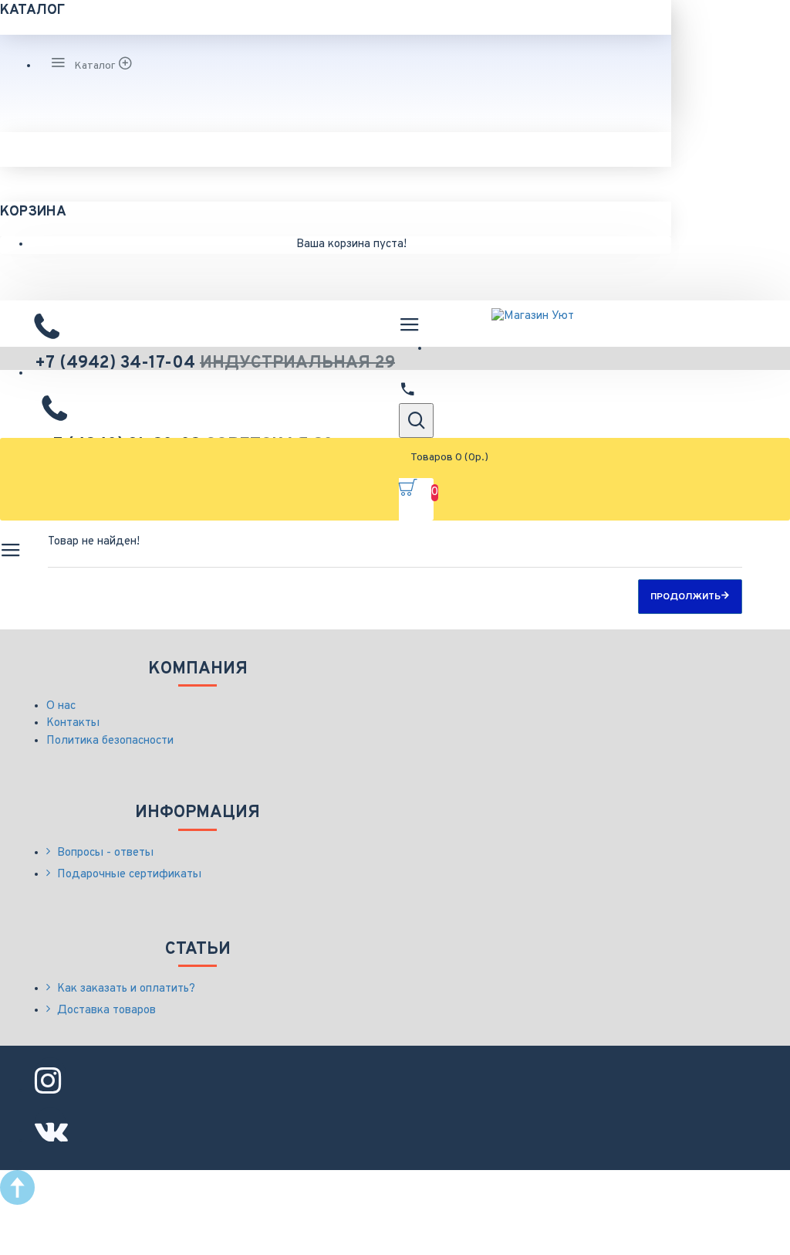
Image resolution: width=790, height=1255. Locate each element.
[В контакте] (50, 1122)
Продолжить (685, 597)
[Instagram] (50, 1072)
